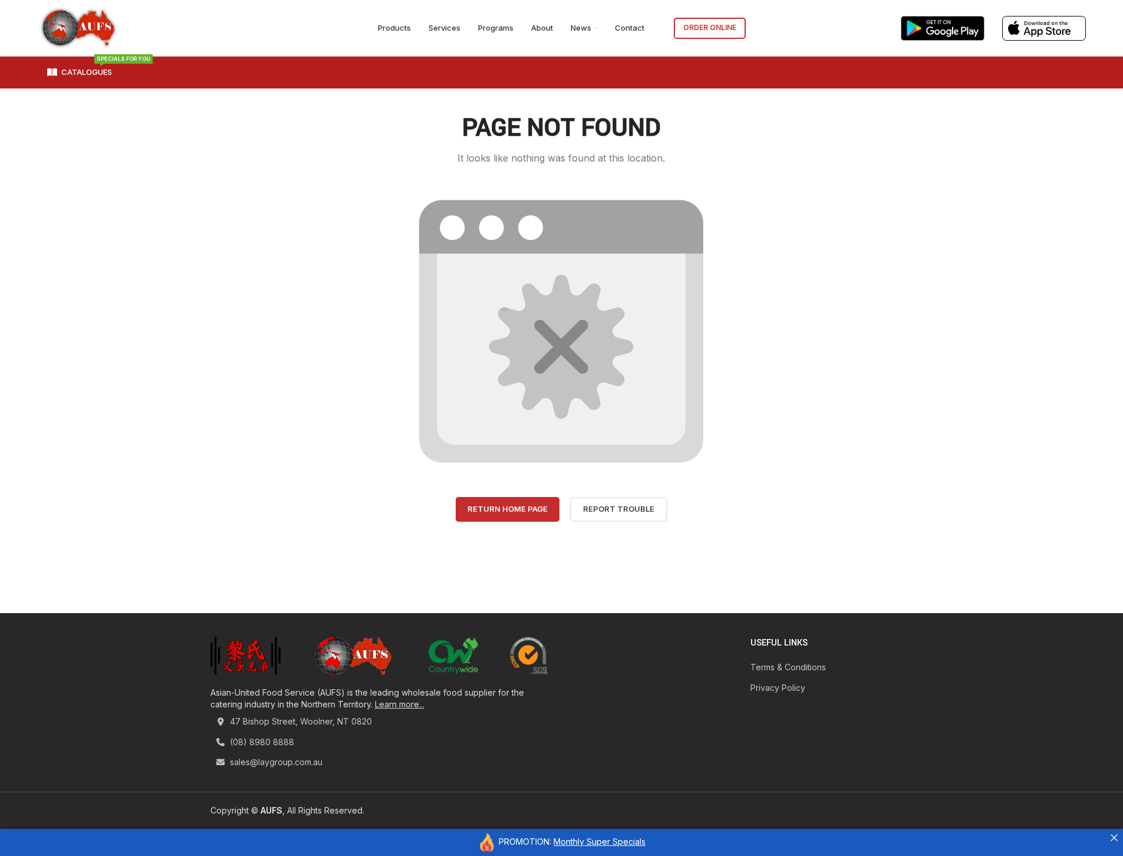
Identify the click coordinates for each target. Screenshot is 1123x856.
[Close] (1114, 838)
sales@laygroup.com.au (275, 762)
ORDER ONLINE (709, 27)
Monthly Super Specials (600, 842)
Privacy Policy (777, 688)
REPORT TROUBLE (618, 508)
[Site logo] (78, 27)
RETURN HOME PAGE (507, 508)
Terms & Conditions (788, 667)
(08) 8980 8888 (261, 742)
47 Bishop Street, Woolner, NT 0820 (300, 721)
